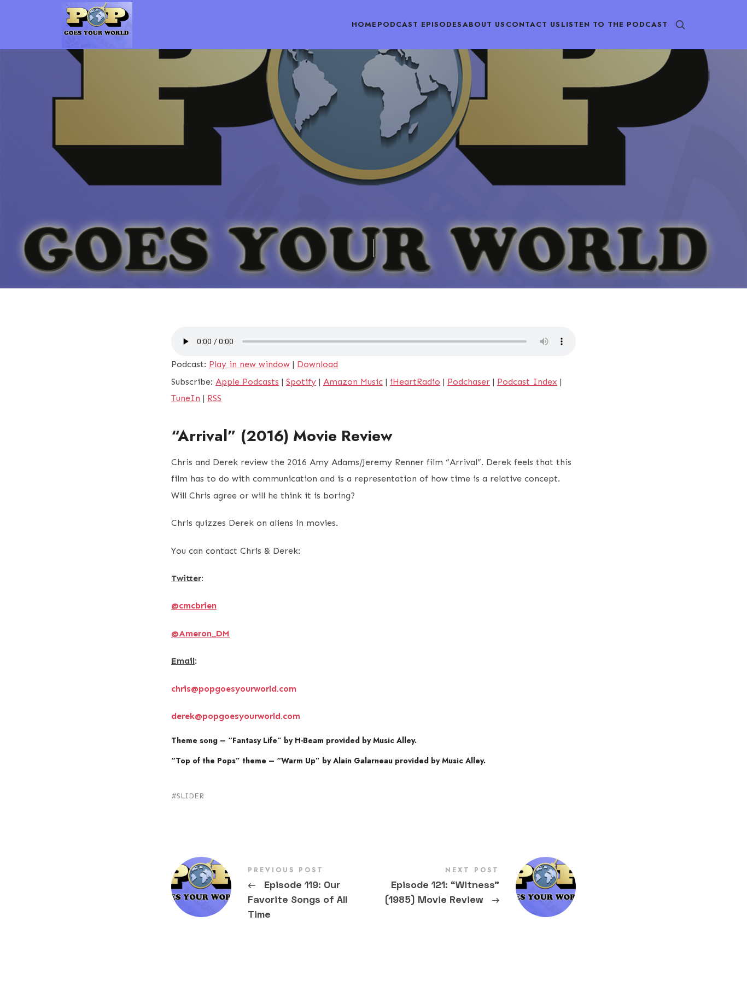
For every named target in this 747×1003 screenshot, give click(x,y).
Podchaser (468, 381)
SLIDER (190, 795)
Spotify (301, 381)
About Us (484, 24)
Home (364, 24)
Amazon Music (353, 381)
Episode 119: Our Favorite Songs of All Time (272, 894)
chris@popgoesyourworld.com (233, 688)
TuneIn (185, 398)
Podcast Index (527, 381)
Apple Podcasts (247, 381)
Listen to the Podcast (614, 24)
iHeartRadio (415, 381)
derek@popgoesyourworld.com (235, 716)
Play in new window (249, 364)
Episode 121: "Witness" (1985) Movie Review (475, 887)
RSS (214, 398)
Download (317, 364)
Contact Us (533, 24)
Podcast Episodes (419, 24)
